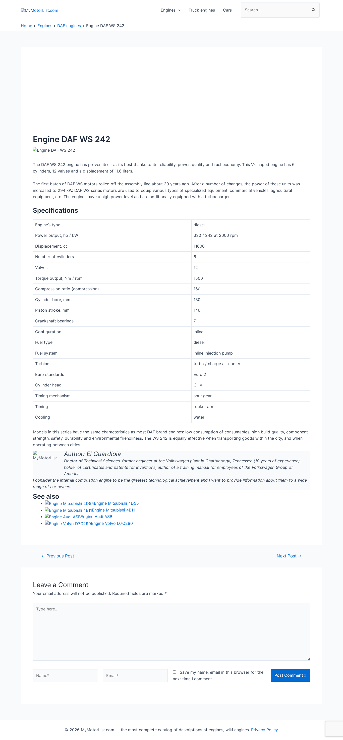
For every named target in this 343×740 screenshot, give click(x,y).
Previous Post (57, 556)
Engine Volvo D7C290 (112, 523)
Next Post (289, 556)
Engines (168, 10)
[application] (178, 10)
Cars (227, 10)
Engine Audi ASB (96, 516)
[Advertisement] (171, 97)
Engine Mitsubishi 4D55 (116, 503)
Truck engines (202, 10)
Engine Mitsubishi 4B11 (113, 510)
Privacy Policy (264, 729)
